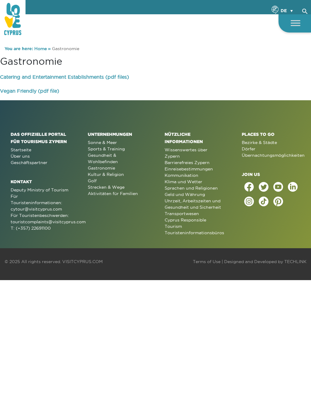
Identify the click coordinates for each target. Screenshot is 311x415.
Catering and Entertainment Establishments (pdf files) (64, 77)
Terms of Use (206, 261)
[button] (305, 10)
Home (40, 48)
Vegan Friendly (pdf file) (29, 91)
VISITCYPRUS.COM (82, 261)
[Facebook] (249, 187)
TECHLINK (295, 261)
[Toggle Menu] (295, 23)
